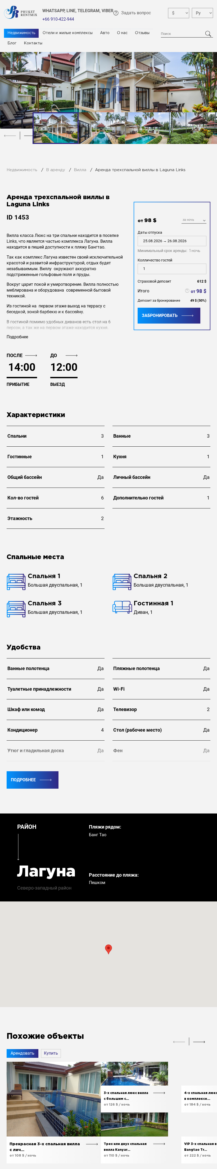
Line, (72, 10)
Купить (51, 1053)
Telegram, (90, 10)
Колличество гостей (155, 260)
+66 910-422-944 (58, 19)
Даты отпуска (169, 241)
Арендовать (22, 1053)
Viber (107, 10)
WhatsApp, (54, 10)
